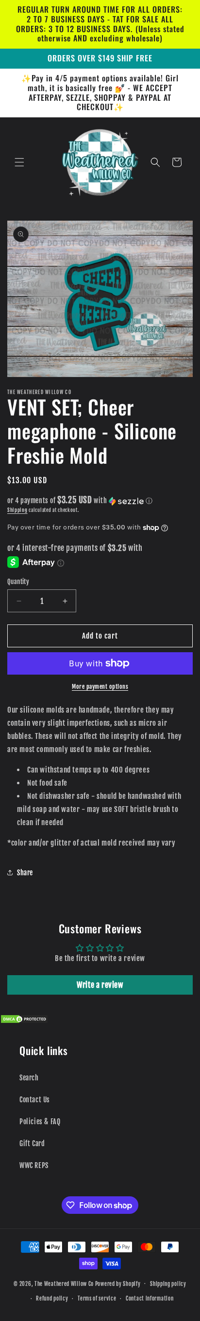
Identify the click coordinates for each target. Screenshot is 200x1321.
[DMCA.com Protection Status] (24, 1021)
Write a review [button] (100, 985)
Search (29, 1078)
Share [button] (25, 872)
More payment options (100, 686)
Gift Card (32, 1143)
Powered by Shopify (118, 1283)
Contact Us (34, 1099)
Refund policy (52, 1298)
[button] (19, 162)
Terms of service (97, 1298)
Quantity (18, 581)
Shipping (17, 510)
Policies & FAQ (39, 1121)
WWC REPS (34, 1165)
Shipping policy (168, 1284)
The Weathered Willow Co (64, 1283)
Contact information (149, 1298)
